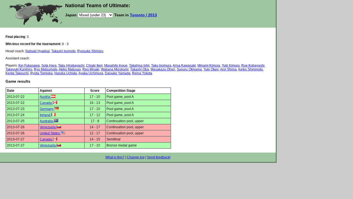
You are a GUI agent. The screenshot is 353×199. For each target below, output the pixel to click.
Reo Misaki (90, 69)
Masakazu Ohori (163, 69)
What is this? (114, 157)
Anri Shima (228, 69)
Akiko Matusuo (70, 69)
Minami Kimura (208, 65)
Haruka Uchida (65, 73)
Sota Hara (49, 65)
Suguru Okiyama (189, 69)
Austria (45, 97)
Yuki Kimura (231, 65)
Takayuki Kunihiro (19, 69)
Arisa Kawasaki (184, 65)
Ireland (45, 115)
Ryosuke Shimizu (90, 51)
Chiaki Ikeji (94, 65)
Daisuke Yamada (117, 73)
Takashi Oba (139, 69)
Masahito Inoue (115, 65)
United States (50, 133)
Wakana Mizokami (115, 69)
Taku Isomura (161, 65)
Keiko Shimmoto (250, 69)
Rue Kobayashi (252, 65)
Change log (136, 157)
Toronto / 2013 (143, 15)
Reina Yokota (142, 73)
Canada (46, 103)
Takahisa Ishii (139, 65)
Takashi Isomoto (63, 51)
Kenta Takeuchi (17, 73)
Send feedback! (158, 157)
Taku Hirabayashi (71, 65)
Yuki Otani (211, 69)
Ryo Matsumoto (45, 69)
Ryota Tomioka (41, 73)
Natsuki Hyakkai (37, 51)
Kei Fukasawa (29, 65)
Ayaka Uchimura (90, 73)
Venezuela (48, 127)
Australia (47, 121)
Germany (47, 109)
